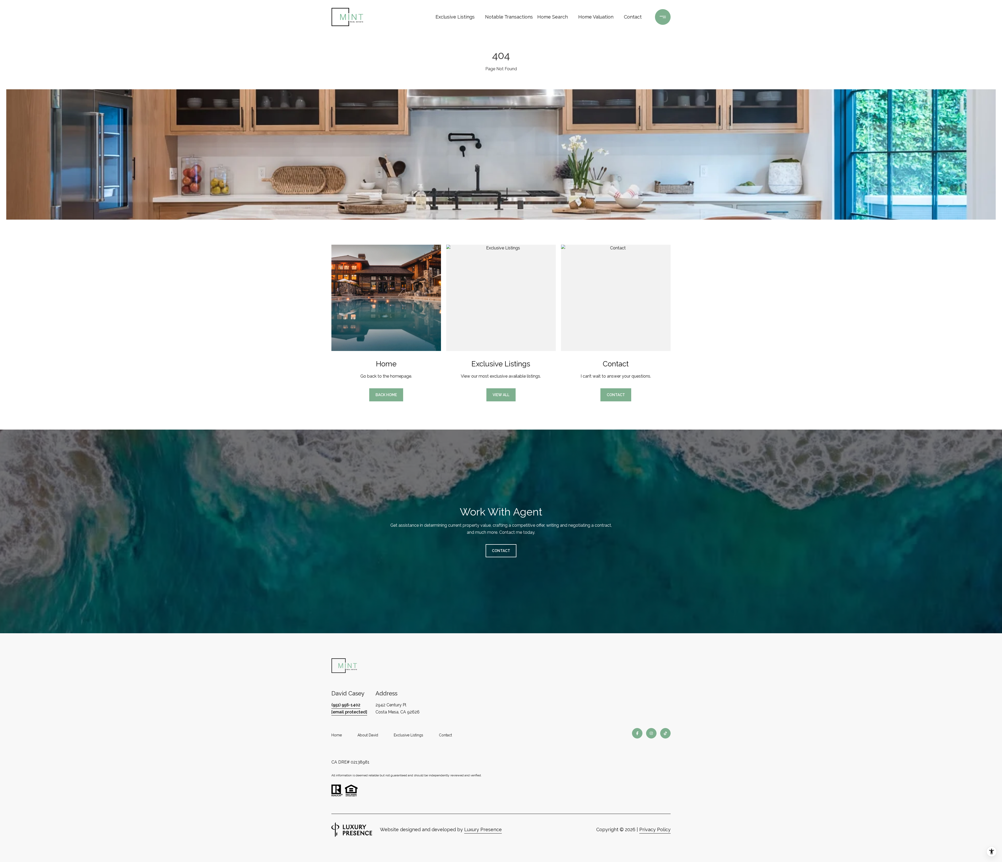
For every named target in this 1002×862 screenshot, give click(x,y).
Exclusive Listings (455, 17)
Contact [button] (616, 395)
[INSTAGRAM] (651, 733)
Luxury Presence (483, 829)
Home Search (552, 17)
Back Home (386, 395)
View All (501, 395)
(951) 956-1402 (345, 704)
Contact (445, 735)
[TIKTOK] (665, 733)
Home (336, 735)
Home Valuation (595, 17)
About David (367, 735)
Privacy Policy (655, 829)
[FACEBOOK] (637, 733)
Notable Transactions (507, 17)
